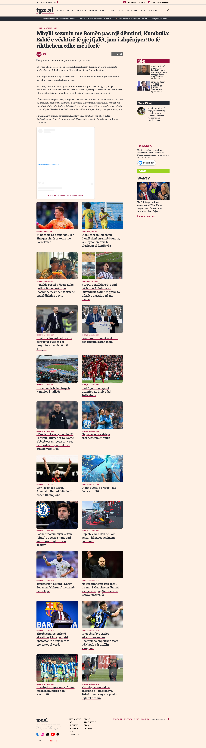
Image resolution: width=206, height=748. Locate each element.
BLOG (143, 11)
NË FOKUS (81, 11)
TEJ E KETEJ (133, 11)
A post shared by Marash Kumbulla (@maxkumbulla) (65, 195)
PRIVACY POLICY (131, 719)
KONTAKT (117, 719)
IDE (73, 11)
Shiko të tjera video (146, 216)
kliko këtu (154, 155)
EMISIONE (152, 11)
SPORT (122, 11)
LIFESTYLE (112, 11)
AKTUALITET (63, 11)
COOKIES (145, 719)
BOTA (102, 11)
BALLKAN (92, 11)
